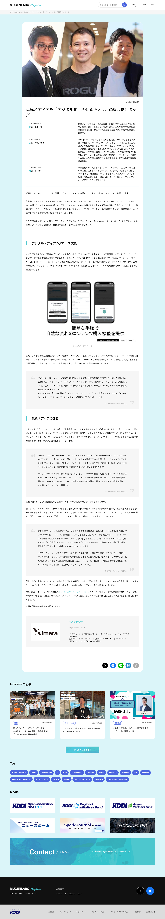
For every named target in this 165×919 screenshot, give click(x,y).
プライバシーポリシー (99, 912)
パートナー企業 (46, 772)
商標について (150, 912)
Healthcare (125, 772)
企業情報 (51, 912)
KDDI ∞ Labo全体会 (19, 772)
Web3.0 (101, 772)
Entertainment (77, 772)
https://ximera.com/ (76, 627)
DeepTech (90, 772)
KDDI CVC (113, 772)
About (153, 4)
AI (57, 772)
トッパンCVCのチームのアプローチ (74, 591)
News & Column (70, 894)
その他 (33, 772)
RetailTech (99, 779)
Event (80, 894)
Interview (18, 12)
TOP (11, 12)
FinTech (56, 779)
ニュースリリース (65, 912)
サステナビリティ (42, 779)
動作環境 (138, 912)
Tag (144, 4)
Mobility (67, 779)
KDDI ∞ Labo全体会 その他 (117, 779)
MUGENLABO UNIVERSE (21, 779)
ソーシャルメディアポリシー (120, 912)
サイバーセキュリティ (82, 779)
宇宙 (135, 772)
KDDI (65, 772)
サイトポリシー (81, 912)
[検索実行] (124, 4)
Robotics (145, 772)
